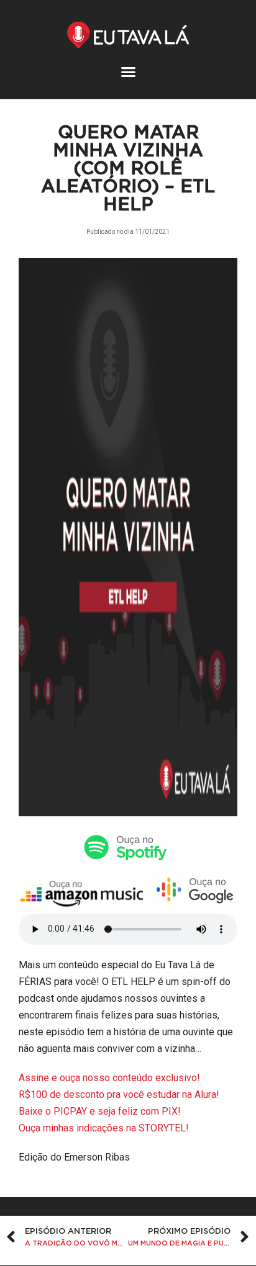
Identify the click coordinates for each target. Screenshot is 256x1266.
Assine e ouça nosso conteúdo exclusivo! (109, 1078)
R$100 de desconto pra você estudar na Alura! (119, 1094)
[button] (128, 72)
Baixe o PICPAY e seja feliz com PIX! (100, 1111)
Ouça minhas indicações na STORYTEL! (104, 1128)
